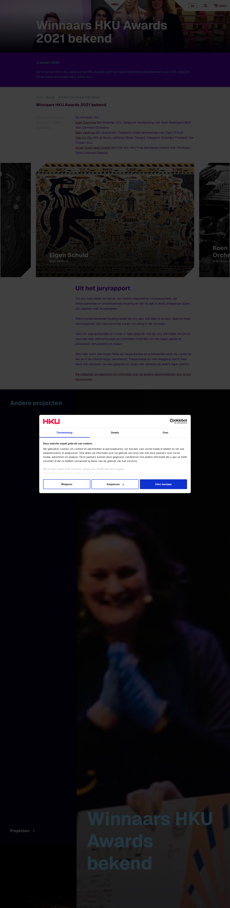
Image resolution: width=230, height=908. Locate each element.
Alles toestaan (163, 484)
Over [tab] (165, 432)
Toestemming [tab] (64, 432)
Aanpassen (113, 484)
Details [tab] (115, 432)
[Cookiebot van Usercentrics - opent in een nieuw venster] (172, 421)
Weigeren (66, 484)
